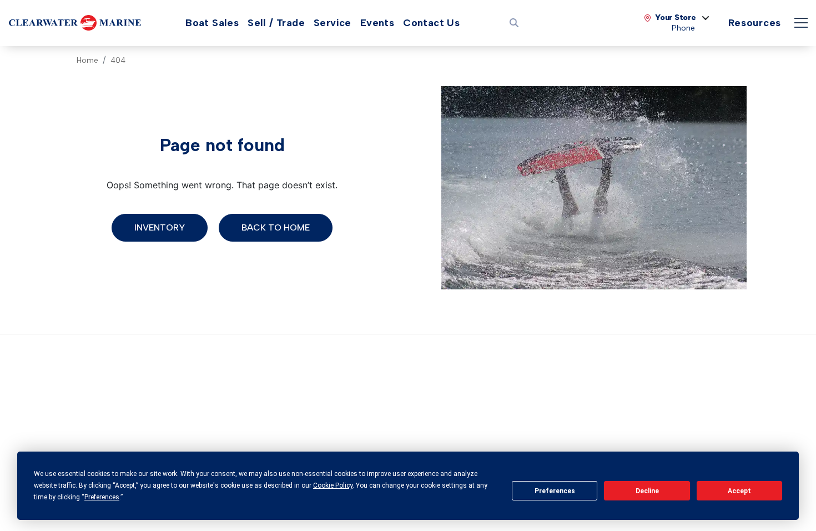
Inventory (159, 227)
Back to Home (275, 227)
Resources (754, 23)
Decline (647, 491)
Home (87, 60)
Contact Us (431, 23)
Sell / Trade (276, 23)
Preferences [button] (101, 497)
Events (377, 23)
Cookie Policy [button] (332, 485)
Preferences (555, 491)
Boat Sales (212, 23)
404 (117, 60)
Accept (739, 491)
